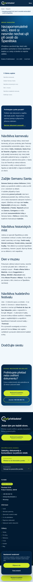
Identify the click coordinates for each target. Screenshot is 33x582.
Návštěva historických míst (10, 84)
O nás (4, 540)
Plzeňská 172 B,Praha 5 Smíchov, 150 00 (9, 489)
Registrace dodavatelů (8, 520)
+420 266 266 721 (6, 494)
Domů (2, 9)
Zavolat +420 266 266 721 (16, 400)
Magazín (8, 9)
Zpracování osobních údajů (10, 514)
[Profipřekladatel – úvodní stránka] (8, 3)
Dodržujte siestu (7, 94)
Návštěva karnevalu (8, 77)
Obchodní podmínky (8, 511)
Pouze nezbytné (16, 570)
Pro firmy (5, 535)
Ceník (4, 508)
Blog (4, 546)
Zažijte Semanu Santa (9, 80)
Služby (4, 532)
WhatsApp (5, 499)
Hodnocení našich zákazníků (10, 523)
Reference (5, 538)
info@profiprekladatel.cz (9, 496)
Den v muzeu (7, 87)
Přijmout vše (16, 565)
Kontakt (5, 543)
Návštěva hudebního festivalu (11, 91)
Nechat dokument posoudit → (15, 125)
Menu (30, 3)
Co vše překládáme (8, 517)
